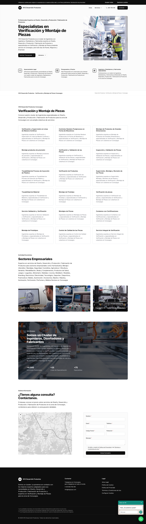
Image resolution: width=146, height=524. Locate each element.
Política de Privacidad (105, 447)
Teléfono (109, 423)
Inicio (90, 7)
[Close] (141, 503)
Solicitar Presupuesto (26, 55)
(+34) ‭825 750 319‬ (70, 487)
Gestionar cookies (122, 2)
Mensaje (89, 438)
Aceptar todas (109, 2)
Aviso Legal (105, 482)
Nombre (88, 416)
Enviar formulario (105, 453)
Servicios (97, 7)
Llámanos (41, 55)
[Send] (140, 512)
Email (88, 423)
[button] (45, 433)
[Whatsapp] (140, 518)
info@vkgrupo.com (70, 489)
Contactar (122, 7)
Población (110, 430)
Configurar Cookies (108, 493)
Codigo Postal (90, 430)
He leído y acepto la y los (104, 448)
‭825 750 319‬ (111, 7)
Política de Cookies (107, 485)
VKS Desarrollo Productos (31, 8)
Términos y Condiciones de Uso (111, 490)
